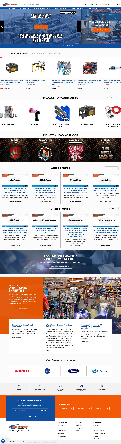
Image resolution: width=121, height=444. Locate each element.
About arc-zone (22, 309)
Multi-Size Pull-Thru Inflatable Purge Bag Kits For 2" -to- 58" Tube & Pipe (73, 81)
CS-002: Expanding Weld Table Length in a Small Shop (45, 230)
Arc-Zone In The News (99, 433)
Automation (24, 8)
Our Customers (97, 428)
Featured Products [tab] (18, 53)
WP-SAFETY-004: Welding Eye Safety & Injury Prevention (106, 189)
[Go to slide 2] (79, 26)
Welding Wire (94, 8)
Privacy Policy (29, 442)
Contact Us (78, 425)
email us (98, 408)
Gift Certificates (97, 439)
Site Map (55, 442)
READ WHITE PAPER (15, 201)
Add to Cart (48, 73)
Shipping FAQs (79, 428)
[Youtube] (30, 416)
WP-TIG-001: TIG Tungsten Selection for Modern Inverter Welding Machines (15, 190)
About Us (95, 425)
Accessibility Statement (46, 442)
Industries (96, 436)
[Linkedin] (35, 416)
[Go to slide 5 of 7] (111, 97)
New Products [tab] (38, 53)
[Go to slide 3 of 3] (106, 314)
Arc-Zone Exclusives (98, 430)
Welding (12, 8)
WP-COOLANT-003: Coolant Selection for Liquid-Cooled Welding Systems (75, 190)
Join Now (43, 410)
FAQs (59, 428)
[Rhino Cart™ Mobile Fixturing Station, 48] (99, 68)
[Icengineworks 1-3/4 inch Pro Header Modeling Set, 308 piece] (47, 68)
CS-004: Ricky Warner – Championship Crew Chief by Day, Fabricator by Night (106, 230)
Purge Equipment (60, 8)
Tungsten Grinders (41, 8)
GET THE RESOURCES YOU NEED (60, 266)
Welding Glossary (62, 436)
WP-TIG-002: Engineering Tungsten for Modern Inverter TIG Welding (45, 190)
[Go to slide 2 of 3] (111, 314)
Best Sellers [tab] (54, 53)
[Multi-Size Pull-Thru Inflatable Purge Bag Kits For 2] (73, 68)
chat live (81, 408)
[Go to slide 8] (2, 26)
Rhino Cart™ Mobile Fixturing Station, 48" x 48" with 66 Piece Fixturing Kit (99, 81)
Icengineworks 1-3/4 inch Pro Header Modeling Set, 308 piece (47, 81)
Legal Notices (36, 442)
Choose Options (21, 73)
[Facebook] (24, 416)
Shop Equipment (78, 8)
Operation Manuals (62, 430)
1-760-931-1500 (102, 4)
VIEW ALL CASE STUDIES (111, 208)
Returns (77, 430)
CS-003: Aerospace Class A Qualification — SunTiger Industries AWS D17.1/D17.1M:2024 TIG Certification (75, 232)
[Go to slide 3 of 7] (107, 97)
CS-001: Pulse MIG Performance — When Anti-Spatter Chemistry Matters (15, 230)
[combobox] (54, 4)
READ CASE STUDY (15, 245)
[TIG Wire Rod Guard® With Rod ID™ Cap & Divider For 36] (21, 68)
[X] (41, 416)
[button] (41, 27)
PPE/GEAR (107, 8)
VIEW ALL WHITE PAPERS (111, 168)
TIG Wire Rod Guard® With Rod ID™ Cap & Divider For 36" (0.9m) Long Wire (21, 82)
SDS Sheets (61, 433)
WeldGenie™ (61, 425)
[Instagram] (18, 416)
